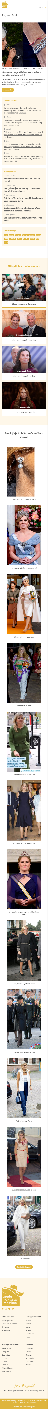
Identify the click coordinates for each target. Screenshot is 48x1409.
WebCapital (30, 1407)
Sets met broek (7, 1368)
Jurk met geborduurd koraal (24, 1190)
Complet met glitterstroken (24, 983)
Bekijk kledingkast (24, 1267)
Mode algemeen (7, 1321)
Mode (19, 239)
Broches (28, 1355)
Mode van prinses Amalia (24, 412)
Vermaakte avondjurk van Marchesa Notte (24, 913)
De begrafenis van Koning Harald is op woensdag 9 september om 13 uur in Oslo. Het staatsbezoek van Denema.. (23, 110)
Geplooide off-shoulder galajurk (24, 568)
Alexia (28, 1327)
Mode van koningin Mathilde (24, 340)
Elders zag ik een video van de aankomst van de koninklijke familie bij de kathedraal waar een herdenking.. (24, 134)
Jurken (4, 1361)
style (6, 242)
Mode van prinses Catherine (24, 304)
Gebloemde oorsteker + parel (24, 499)
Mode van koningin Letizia (24, 376)
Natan (32, 239)
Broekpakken (6, 1348)
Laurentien (30, 1334)
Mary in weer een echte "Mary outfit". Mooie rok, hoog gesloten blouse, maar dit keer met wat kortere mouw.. (22, 146)
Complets (5, 1352)
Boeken (26, 1391)
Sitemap (16, 1403)
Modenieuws (15, 68)
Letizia (38, 235)
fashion (18, 235)
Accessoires (6, 1330)
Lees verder (7, 90)
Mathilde (13, 239)
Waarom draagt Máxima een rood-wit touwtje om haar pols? (21, 73)
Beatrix (28, 1321)
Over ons (33, 1391)
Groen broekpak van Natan (24, 775)
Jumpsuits (5, 1358)
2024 (5, 235)
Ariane (28, 1330)
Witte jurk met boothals (24, 637)
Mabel (28, 1337)
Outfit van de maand (9, 1324)
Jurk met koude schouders (24, 843)
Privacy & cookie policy (28, 1403)
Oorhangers (30, 1361)
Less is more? (24, 1259)
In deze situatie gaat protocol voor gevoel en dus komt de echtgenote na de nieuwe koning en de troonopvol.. (23, 122)
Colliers (28, 1352)
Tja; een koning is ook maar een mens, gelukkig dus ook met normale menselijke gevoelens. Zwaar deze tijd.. (23, 159)
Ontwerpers (6, 1327)
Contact (41, 1391)
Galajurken (6, 1355)
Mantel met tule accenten (24, 1052)
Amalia (11, 235)
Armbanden (30, 1358)
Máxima (7, 68)
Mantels (5, 1365)
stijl (37, 239)
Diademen (29, 1348)
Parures (28, 1365)
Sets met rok (6, 1371)
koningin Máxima (28, 235)
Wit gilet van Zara (24, 1121)
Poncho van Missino (24, 706)
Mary (6, 239)
